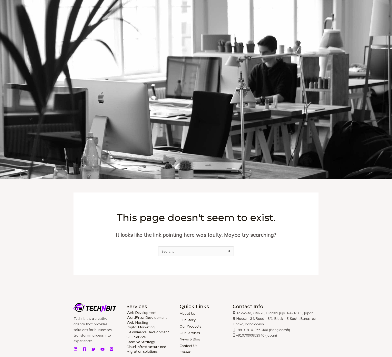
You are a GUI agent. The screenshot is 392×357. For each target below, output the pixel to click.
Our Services (190, 333)
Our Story (188, 320)
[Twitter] (93, 349)
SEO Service (136, 337)
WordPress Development (147, 317)
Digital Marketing (141, 327)
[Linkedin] (76, 349)
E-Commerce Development (148, 332)
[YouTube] (102, 349)
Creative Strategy (141, 342)
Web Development (142, 312)
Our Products (190, 326)
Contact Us (188, 346)
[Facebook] (84, 349)
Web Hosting (137, 322)
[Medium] (111, 349)
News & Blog (190, 339)
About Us (187, 313)
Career (185, 352)
